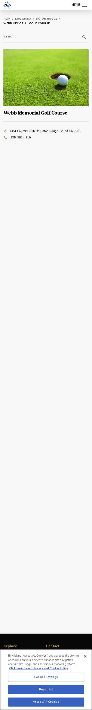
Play (7, 18)
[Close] (85, 656)
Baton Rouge (46, 18)
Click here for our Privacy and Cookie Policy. (38, 668)
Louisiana (23, 18)
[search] (84, 37)
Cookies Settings (46, 677)
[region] (46, 680)
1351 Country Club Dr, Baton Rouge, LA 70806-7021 (45, 131)
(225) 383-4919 (20, 137)
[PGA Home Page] (7, 5)
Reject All (46, 689)
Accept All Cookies (46, 702)
